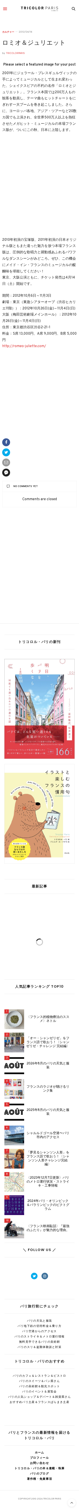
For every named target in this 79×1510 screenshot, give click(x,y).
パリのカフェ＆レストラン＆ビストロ (39, 1376)
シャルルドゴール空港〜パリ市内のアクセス (48, 1135)
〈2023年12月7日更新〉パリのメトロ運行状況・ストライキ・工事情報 (48, 1182)
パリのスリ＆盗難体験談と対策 (39, 1347)
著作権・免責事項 (39, 1479)
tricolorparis (15, 53)
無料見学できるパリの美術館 (39, 1342)
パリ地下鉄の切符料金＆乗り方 (39, 1326)
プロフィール (39, 1458)
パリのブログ (39, 1473)
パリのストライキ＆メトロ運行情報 (39, 1336)
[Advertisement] (39, 185)
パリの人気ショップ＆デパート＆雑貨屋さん (39, 1397)
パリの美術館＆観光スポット (39, 1386)
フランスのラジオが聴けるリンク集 (48, 1089)
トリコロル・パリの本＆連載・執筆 (39, 1468)
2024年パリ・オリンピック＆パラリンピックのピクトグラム (48, 1205)
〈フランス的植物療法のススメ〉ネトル (48, 1019)
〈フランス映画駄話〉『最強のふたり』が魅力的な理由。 (48, 1228)
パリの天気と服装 (39, 1321)
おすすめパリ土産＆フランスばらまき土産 (39, 1402)
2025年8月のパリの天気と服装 (48, 1112)
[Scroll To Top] (72, 1503)
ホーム (39, 1452)
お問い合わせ (39, 1463)
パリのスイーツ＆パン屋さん (39, 1381)
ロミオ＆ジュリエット (34, 43)
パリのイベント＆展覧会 (39, 1391)
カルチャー (8, 32)
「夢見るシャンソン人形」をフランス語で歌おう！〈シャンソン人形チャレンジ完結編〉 (48, 1159)
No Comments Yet (25, 486)
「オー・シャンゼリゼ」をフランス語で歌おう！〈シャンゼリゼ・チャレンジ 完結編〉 (48, 1042)
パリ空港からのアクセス (39, 1331)
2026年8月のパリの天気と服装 (48, 1066)
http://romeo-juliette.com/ (24, 346)
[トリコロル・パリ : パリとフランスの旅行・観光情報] (39, 8)
